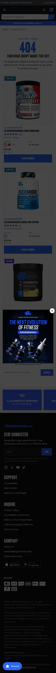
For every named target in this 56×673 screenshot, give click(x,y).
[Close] (52, 310)
